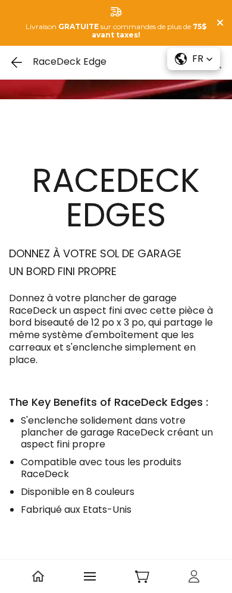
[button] (193, 58)
